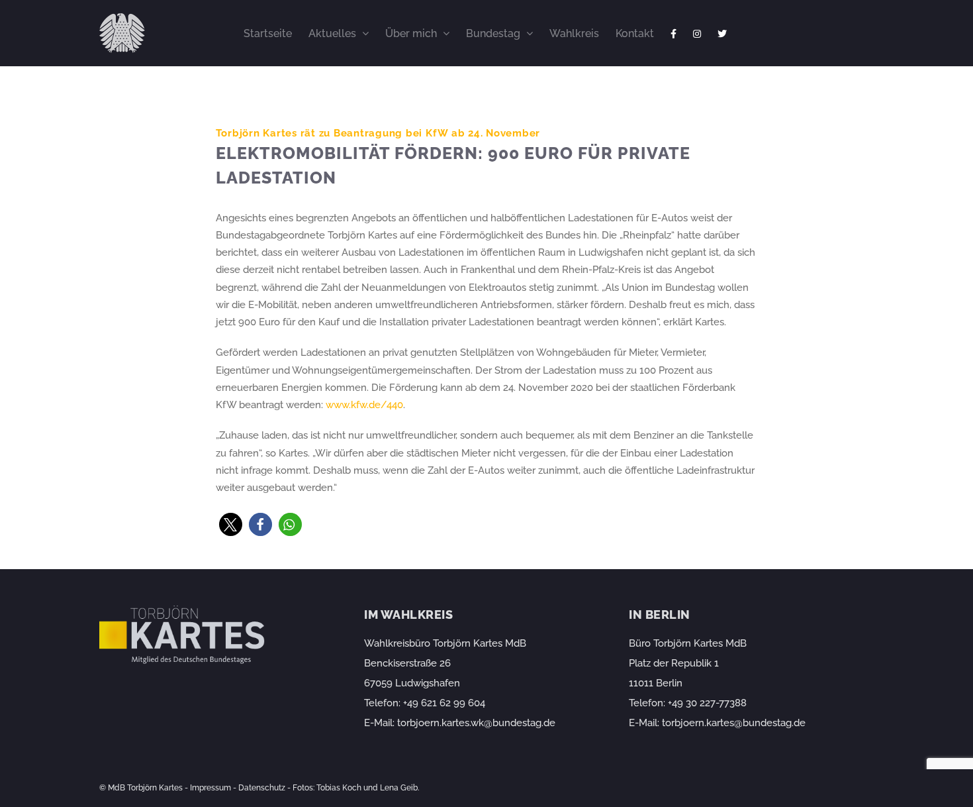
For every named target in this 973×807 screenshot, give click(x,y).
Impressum (210, 787)
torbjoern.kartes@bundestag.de (734, 723)
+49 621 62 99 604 (444, 703)
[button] (230, 524)
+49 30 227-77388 (707, 703)
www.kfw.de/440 (364, 405)
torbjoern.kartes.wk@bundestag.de (476, 723)
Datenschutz (261, 787)
